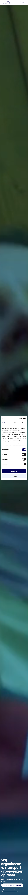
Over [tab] (23, 422)
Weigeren (14, 476)
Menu (23, 2)
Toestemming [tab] (5, 422)
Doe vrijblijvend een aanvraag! (12, 885)
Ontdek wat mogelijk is (10, 890)
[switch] (24, 454)
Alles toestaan (14, 471)
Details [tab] (14, 422)
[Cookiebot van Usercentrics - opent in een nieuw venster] (19, 418)
